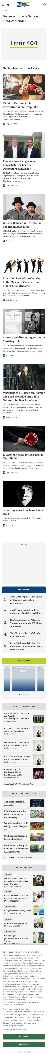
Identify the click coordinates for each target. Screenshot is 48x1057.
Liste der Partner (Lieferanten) (14, 1029)
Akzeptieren (24, 1036)
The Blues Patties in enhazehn (14, 803)
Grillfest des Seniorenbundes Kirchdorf (16, 837)
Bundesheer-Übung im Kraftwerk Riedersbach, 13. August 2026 (16, 848)
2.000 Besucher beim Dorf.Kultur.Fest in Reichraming (15, 814)
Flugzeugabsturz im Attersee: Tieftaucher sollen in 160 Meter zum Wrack (26, 623)
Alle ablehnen (24, 1044)
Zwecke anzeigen (24, 1052)
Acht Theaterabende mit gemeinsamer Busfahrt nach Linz (26, 611)
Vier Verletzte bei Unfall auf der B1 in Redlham (26, 635)
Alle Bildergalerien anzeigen (20, 858)
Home (5, 10)
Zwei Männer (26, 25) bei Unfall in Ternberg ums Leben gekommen (26, 599)
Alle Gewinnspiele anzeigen (19, 784)
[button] (3, 4)
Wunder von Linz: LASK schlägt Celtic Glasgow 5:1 (16, 826)
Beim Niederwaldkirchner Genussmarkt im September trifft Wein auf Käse (26, 646)
